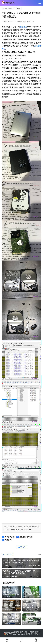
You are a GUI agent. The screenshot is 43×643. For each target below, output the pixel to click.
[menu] (39, 3)
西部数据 (23, 27)
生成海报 (8, 554)
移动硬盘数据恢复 (26, 537)
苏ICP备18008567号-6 (32, 634)
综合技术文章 (6, 601)
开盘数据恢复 (9, 537)
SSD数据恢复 (27, 588)
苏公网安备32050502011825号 (15, 634)
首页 (3, 8)
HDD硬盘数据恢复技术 (29, 615)
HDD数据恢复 (21, 22)
